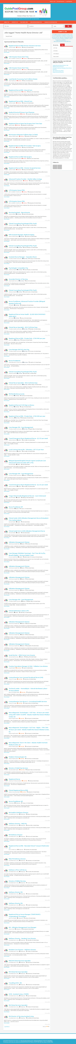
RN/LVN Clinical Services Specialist (20, 960)
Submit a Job (52, 1)
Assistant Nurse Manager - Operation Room (23, 257)
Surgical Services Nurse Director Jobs (60, 65)
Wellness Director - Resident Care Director (22, 938)
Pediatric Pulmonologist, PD (17, 757)
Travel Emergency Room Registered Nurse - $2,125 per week (28, 438)
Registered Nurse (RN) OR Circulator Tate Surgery (25, 146)
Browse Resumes (60, 1)
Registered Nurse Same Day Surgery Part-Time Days (25, 123)
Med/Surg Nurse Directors (58, 66)
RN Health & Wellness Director (18, 812)
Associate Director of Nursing (18, 279)
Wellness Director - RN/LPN (18, 823)
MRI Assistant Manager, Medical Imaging (21, 234)
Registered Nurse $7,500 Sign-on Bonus (21, 405)
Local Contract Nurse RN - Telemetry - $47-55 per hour (26, 449)
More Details (6, 52)
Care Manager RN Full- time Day (19, 349)
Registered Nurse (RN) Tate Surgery (20, 157)
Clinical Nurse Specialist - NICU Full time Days (23, 327)
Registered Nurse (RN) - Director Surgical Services (25, 168)
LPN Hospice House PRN (17, 190)
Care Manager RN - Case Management (21, 427)
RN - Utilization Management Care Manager (22, 927)
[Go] (68, 26)
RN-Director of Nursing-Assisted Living (21, 1016)
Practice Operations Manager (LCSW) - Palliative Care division (28, 666)
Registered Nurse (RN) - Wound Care (20, 90)
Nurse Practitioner (15, 360)
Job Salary (55, 50)
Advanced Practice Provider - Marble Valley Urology (25, 179)
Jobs (44, 1026)
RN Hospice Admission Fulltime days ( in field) (23, 134)
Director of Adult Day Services (18, 768)
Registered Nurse (14, 779)
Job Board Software (38, 1040)
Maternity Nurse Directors (58, 72)
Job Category (56, 53)
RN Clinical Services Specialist (18, 972)
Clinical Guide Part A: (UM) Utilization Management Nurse (27, 531)
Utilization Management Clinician (19, 542)
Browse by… (56, 45)
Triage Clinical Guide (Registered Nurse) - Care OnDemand (27, 496)
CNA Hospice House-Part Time (18, 57)
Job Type (55, 47)
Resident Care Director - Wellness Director (22, 949)
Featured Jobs (24, 22)
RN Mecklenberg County (16, 394)
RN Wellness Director (15, 835)
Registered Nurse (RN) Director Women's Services (25, 45)
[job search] (47, 1026)
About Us (6, 22)
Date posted (55, 56)
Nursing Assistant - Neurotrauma (19, 212)
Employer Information (36, 22)
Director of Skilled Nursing (17, 881)
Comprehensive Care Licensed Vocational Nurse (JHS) (26, 677)
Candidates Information (50, 22)
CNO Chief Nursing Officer (58, 70)
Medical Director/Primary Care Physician (21, 112)
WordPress (50, 1040)
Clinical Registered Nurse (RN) (18, 790)
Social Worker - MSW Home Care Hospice (22, 655)
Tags (62, 45)
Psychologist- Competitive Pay (18, 268)
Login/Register (69, 1)
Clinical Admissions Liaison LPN (19, 611)
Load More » (7, 1026)
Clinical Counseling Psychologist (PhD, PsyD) (23, 223)
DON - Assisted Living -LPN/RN (19, 994)
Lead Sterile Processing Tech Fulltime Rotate (23, 79)
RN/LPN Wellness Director (17, 859)
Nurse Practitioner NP (16, 507)
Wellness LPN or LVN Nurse (17, 870)
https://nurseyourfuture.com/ (26, 1040)
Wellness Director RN (15, 892)
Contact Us (15, 22)
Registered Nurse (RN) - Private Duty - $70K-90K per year (27, 338)
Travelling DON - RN (15, 983)
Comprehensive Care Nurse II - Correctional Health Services (28, 701)
